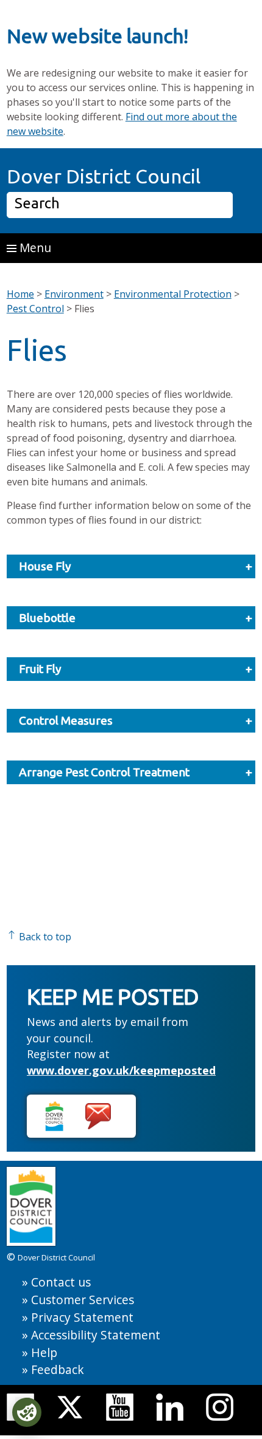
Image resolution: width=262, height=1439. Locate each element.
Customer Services (82, 1299)
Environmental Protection (173, 294)
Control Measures (66, 720)
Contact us (61, 1282)
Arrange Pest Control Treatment (104, 772)
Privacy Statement (82, 1317)
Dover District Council (103, 176)
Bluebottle (47, 617)
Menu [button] (33, 247)
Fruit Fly (40, 668)
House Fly (45, 566)
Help (44, 1352)
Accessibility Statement (95, 1335)
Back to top (43, 936)
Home (20, 294)
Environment (74, 294)
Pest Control (35, 308)
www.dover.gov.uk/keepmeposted (121, 1070)
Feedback (57, 1369)
